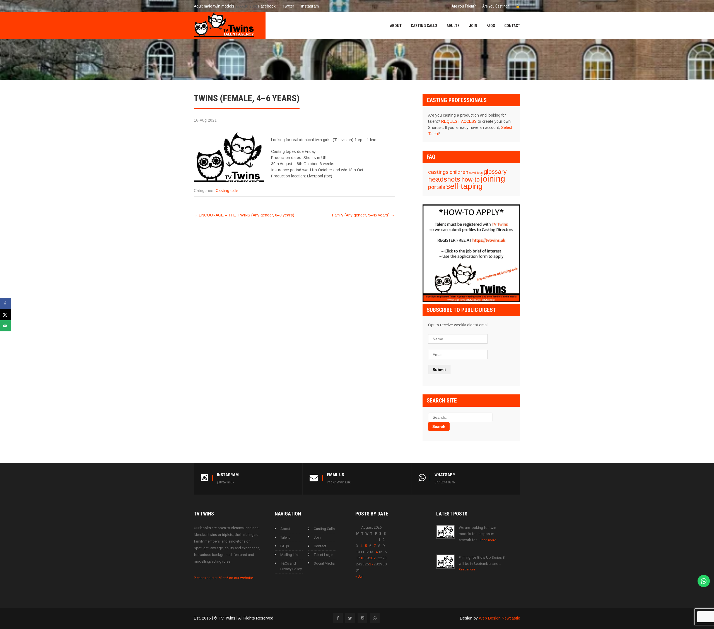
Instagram (310, 6)
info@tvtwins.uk (339, 482)
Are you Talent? (464, 6)
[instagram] (362, 618)
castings (438, 172)
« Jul (359, 576)
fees (480, 172)
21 (376, 558)
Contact (512, 25)
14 (376, 552)
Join (473, 25)
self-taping (464, 186)
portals (436, 187)
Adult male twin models (214, 6)
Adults (453, 25)
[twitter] (350, 618)
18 (362, 558)
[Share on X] (5, 314)
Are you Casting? (495, 6)
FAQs (490, 25)
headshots (444, 179)
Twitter (288, 6)
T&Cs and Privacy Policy (291, 566)
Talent (285, 537)
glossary (495, 171)
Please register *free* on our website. (224, 578)
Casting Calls (424, 25)
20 (371, 558)
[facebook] (338, 618)
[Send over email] (5, 325)
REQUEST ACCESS (459, 121)
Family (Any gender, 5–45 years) (363, 215)
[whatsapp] (375, 618)
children (459, 172)
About (396, 25)
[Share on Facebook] (5, 303)
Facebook (267, 6)
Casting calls (227, 190)
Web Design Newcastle (499, 618)
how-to (470, 179)
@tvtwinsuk (225, 482)
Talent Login (323, 555)
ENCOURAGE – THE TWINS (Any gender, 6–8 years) (244, 215)
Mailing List (289, 555)
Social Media (324, 563)
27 (371, 564)
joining (493, 178)
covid (472, 172)
